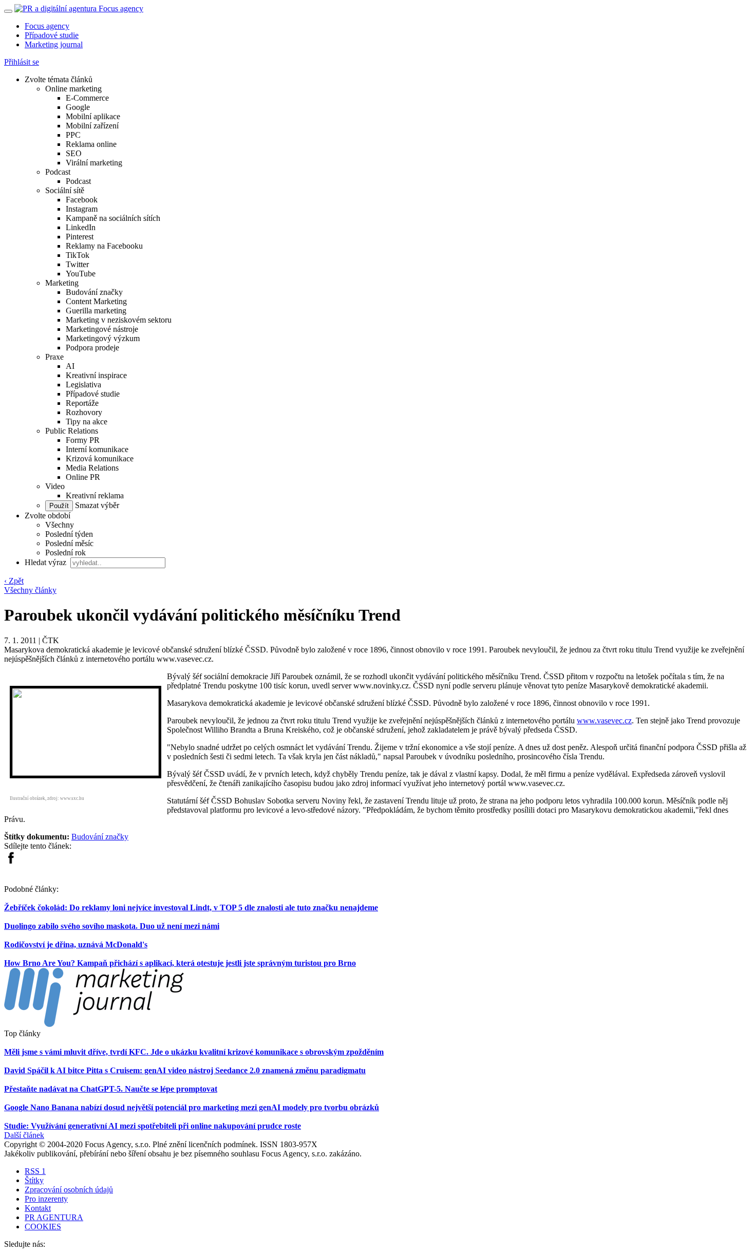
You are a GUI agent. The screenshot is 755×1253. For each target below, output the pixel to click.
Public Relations (71, 430)
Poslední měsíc (69, 543)
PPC (73, 134)
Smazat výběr (96, 505)
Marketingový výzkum (103, 338)
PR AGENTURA (54, 1217)
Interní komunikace (97, 449)
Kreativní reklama (95, 495)
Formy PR (83, 440)
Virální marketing (94, 162)
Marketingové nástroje (102, 329)
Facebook (82, 199)
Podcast (57, 171)
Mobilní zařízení (92, 125)
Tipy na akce (86, 421)
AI (70, 366)
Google (78, 107)
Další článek (24, 1135)
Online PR (83, 477)
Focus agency (47, 26)
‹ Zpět (14, 580)
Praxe (54, 356)
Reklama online (91, 144)
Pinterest (79, 236)
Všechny (59, 524)
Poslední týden (69, 534)
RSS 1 (35, 1171)
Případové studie (52, 35)
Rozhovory (84, 412)
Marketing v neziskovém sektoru (119, 319)
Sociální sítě (64, 190)
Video (55, 486)
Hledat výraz (46, 562)
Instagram (82, 208)
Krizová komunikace (100, 458)
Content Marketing (96, 301)
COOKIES (43, 1226)
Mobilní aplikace (93, 116)
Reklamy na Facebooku (104, 245)
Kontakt (38, 1208)
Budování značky (94, 292)
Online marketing (73, 88)
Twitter (77, 264)
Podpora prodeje (92, 347)
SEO (74, 153)
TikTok (77, 255)
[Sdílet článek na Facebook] (10, 861)
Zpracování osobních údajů (69, 1189)
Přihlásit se (21, 62)
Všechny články (30, 590)
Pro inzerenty (46, 1198)
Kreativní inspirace (96, 375)
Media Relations (92, 467)
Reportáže (82, 403)
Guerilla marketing (96, 310)
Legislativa (83, 384)
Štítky (34, 1180)
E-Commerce (87, 97)
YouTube (81, 273)
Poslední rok (65, 552)
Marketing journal (54, 44)
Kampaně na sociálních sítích (113, 218)
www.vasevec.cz (604, 720)
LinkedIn (81, 227)
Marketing (62, 282)
